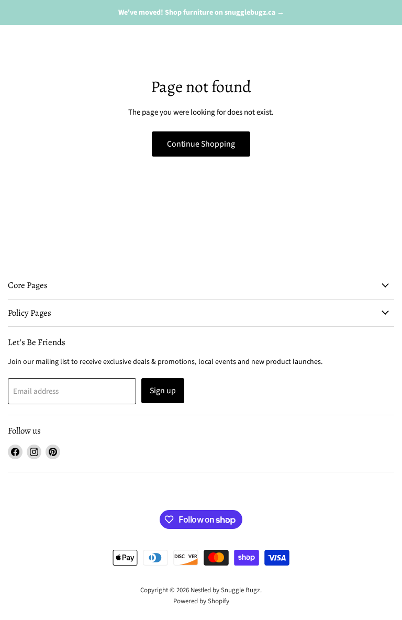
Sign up (163, 390)
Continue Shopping (201, 144)
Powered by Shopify (201, 601)
